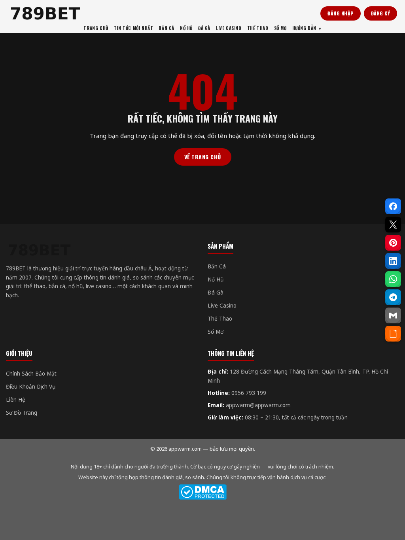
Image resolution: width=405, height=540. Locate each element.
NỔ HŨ (186, 28)
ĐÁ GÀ (204, 28)
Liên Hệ (15, 399)
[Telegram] (393, 297)
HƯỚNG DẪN (304, 28)
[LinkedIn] (393, 261)
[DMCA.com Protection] (202, 492)
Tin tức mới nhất (133, 28)
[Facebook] (393, 206)
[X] (393, 224)
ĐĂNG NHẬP (340, 13)
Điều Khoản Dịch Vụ (30, 386)
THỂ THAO (258, 28)
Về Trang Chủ (202, 157)
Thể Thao (220, 318)
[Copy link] (393, 334)
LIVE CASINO (229, 28)
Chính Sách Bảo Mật (31, 373)
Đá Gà (215, 292)
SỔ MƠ (280, 28)
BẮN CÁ (166, 28)
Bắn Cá (217, 266)
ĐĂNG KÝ (380, 13)
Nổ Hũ (215, 279)
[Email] (393, 315)
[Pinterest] (393, 243)
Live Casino (222, 305)
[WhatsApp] (393, 279)
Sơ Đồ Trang (21, 412)
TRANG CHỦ (95, 28)
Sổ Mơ (215, 331)
